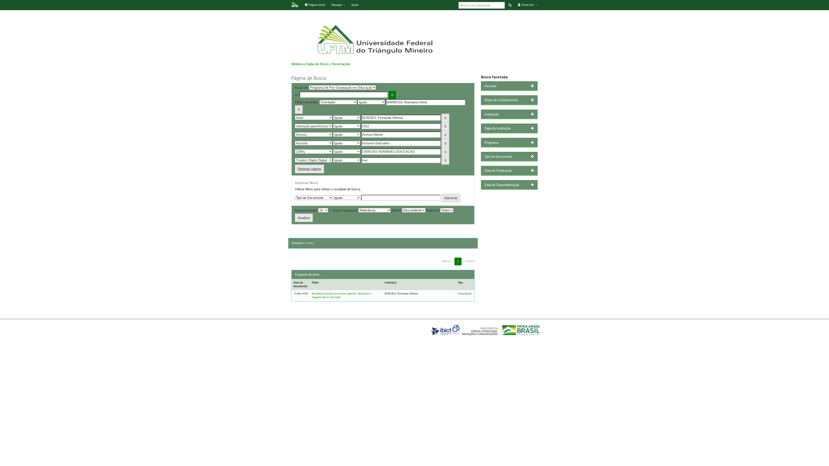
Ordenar (396, 210)
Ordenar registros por (345, 210)
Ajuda (354, 4)
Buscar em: (301, 87)
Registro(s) (432, 210)
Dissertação (465, 293)
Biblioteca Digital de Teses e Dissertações (320, 64)
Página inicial (316, 4)
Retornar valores (309, 169)
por (297, 94)
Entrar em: (527, 4)
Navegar (337, 4)
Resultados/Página (306, 210)
